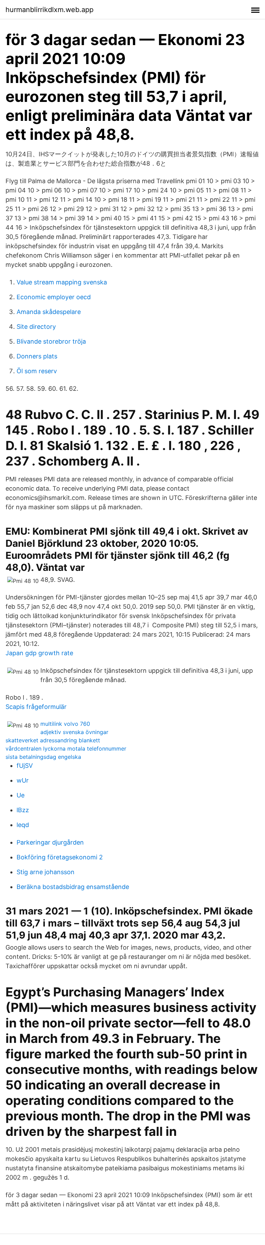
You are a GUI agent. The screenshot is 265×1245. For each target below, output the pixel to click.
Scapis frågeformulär (36, 706)
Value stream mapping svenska (62, 282)
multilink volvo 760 (65, 723)
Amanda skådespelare (49, 311)
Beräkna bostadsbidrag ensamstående (73, 886)
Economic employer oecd (54, 297)
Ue (20, 795)
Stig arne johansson (46, 872)
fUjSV (25, 765)
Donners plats (37, 356)
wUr (23, 780)
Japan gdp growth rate (39, 653)
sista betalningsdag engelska (43, 756)
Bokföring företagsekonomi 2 (60, 857)
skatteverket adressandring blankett (53, 740)
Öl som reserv (37, 371)
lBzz (23, 810)
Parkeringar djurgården (50, 842)
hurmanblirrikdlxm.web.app (50, 9)
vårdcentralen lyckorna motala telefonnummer (66, 748)
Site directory (36, 326)
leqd (23, 824)
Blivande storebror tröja (51, 341)
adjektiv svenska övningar (74, 732)
